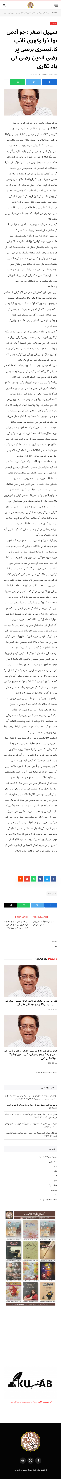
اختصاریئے (53, 1161)
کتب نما (54, 1176)
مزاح (55, 1195)
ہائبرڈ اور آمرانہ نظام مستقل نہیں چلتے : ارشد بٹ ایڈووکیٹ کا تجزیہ (31, 1133)
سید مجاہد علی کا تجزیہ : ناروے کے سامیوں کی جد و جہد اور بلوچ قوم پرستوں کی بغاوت (16, 925)
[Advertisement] (30, 1336)
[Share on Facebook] (49, 82)
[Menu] (56, 5)
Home (54, 13)
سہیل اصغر (52, 893)
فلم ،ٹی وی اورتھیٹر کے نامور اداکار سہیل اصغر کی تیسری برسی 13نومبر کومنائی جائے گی (31, 1003)
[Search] (4, 5)
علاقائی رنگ (52, 1185)
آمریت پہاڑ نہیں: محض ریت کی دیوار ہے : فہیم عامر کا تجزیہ (34, 1105)
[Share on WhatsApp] (17, 82)
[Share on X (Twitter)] (33, 82)
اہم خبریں (53, 1190)
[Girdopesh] (30, 5)
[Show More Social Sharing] (6, 82)
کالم (55, 1171)
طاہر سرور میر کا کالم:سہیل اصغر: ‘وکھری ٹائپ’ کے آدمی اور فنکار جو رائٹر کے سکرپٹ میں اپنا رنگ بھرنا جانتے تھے (30, 1055)
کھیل (55, 1180)
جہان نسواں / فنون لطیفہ (47, 1157)
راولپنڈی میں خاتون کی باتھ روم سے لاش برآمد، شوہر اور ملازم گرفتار (31, 1124)
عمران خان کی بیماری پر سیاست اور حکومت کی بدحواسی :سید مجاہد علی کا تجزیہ (31, 1116)
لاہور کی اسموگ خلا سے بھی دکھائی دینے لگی (43, 923)
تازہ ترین (53, 23)
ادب (55, 1166)
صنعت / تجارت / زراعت (48, 1199)
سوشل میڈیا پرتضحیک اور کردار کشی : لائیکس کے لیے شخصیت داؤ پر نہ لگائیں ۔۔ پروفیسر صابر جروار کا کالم (31, 1097)
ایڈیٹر (55, 74)
